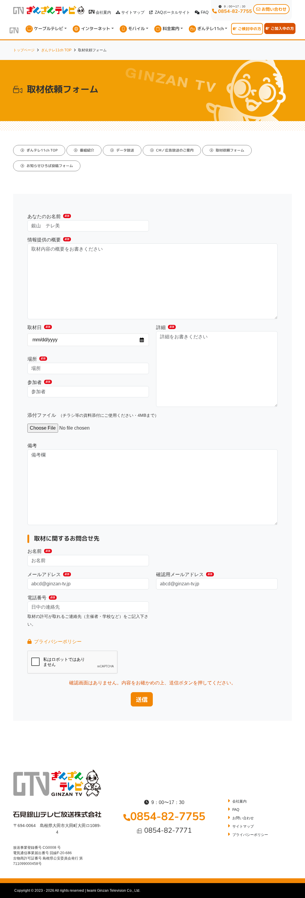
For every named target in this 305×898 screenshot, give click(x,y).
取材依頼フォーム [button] (230, 150)
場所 (36, 359)
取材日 (38, 327)
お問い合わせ (243, 818)
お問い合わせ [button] (274, 9)
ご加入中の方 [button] (282, 28)
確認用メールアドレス (184, 574)
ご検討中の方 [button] (249, 28)
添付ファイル (93, 415)
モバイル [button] (136, 29)
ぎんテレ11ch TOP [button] (42, 150)
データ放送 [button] (125, 150)
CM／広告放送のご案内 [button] (175, 150)
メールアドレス (48, 574)
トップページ (24, 50)
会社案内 (103, 12)
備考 (32, 445)
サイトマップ (132, 12)
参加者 (38, 382)
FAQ (204, 12)
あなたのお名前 (48, 216)
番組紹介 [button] (87, 150)
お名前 (38, 551)
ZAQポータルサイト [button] (172, 12)
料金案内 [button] (171, 29)
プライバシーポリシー (58, 641)
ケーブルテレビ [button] (48, 29)
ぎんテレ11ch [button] (210, 29)
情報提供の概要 (48, 239)
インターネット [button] (95, 29)
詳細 (165, 327)
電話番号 (41, 597)
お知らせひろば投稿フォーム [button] (50, 165)
